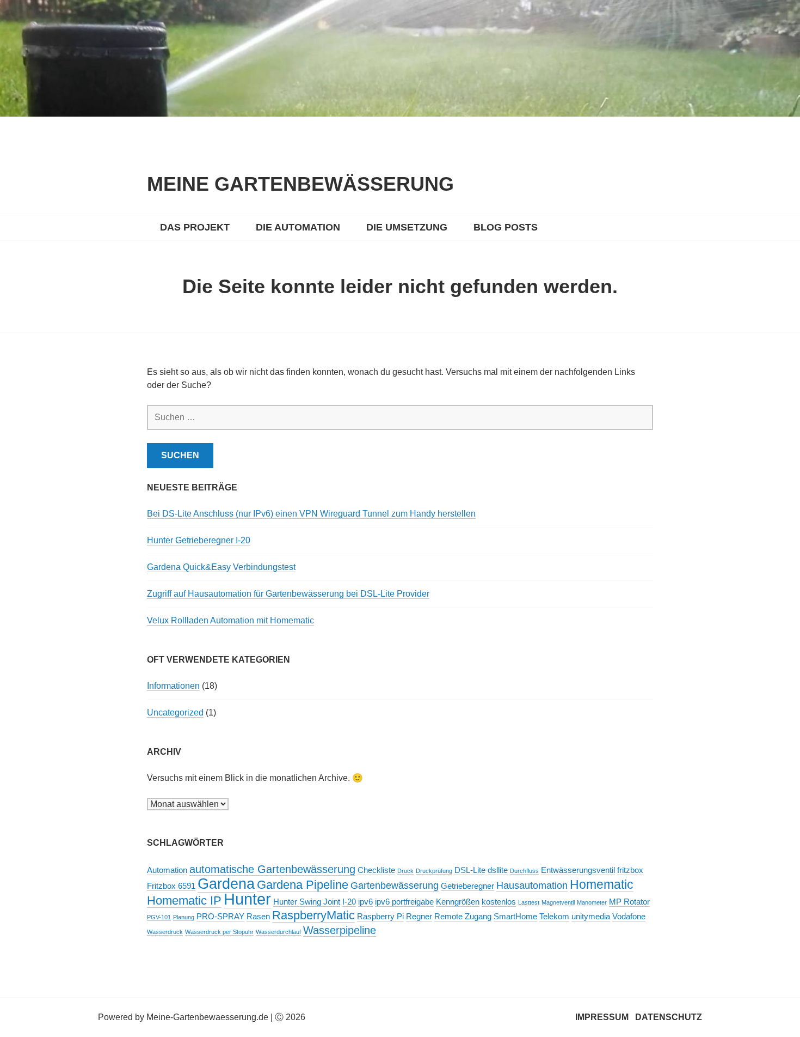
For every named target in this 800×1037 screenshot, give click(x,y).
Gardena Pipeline (302, 885)
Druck (405, 871)
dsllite (498, 870)
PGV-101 (159, 917)
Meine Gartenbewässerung (300, 184)
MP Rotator (629, 901)
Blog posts (505, 227)
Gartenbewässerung (394, 885)
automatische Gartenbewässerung (272, 869)
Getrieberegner (467, 886)
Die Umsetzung (406, 227)
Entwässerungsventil (578, 870)
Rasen (258, 916)
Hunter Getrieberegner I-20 (198, 540)
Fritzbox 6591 (171, 886)
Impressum (602, 1017)
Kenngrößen (457, 901)
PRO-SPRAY (220, 916)
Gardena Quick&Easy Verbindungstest (221, 567)
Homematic (601, 884)
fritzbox (630, 870)
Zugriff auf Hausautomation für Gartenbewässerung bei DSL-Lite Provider (288, 593)
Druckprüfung (434, 871)
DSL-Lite (469, 870)
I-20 (349, 901)
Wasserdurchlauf (278, 932)
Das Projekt (195, 227)
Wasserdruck (165, 932)
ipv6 (365, 901)
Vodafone (628, 916)
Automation (167, 870)
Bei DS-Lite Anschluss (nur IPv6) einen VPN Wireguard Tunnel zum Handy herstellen (311, 513)
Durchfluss (524, 871)
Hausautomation (532, 885)
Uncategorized (175, 712)
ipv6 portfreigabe (404, 901)
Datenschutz (668, 1017)
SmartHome (515, 916)
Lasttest (528, 902)
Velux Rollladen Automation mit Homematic (230, 620)
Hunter (247, 899)
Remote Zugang (462, 916)
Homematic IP (184, 900)
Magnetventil (558, 902)
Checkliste (376, 870)
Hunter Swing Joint (306, 901)
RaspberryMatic (313, 915)
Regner (419, 916)
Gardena (226, 884)
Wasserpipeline (339, 930)
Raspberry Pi (380, 916)
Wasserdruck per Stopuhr (219, 932)
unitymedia (590, 916)
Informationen (173, 685)
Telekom (554, 916)
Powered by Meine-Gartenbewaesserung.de (183, 1017)
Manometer (592, 902)
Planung (183, 917)
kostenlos (499, 901)
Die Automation (298, 227)
